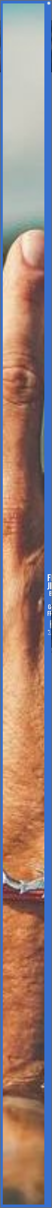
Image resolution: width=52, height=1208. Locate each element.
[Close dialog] (48, 3)
